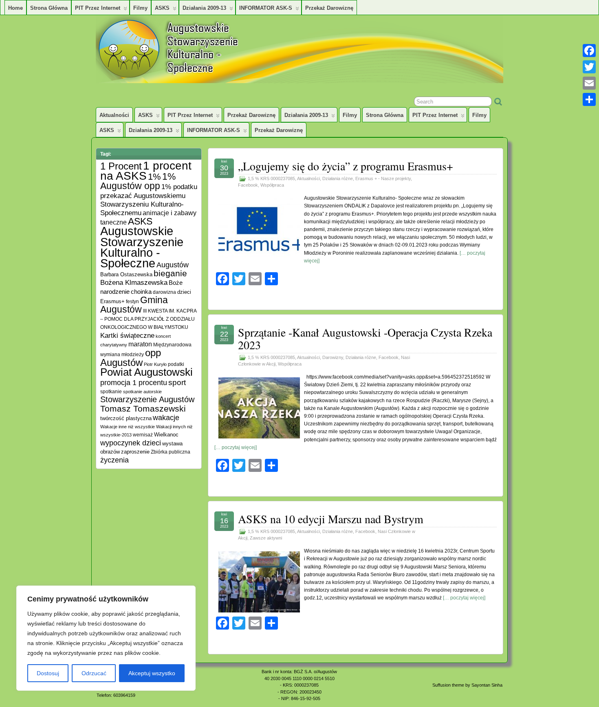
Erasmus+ (112, 301)
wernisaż (143, 434)
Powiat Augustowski (146, 372)
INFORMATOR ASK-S (265, 8)
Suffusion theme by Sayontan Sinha (467, 685)
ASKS (162, 8)
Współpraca (272, 185)
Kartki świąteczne (127, 335)
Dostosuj (48, 673)
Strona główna (49, 8)
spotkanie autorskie (142, 391)
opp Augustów (130, 357)
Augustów (172, 265)
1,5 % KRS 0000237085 (271, 178)
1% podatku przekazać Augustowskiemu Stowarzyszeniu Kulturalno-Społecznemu (148, 200)
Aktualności (114, 115)
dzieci (184, 292)
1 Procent (121, 166)
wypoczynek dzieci (130, 442)
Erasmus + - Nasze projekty (383, 178)
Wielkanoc (166, 435)
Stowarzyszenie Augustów (147, 399)
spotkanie (111, 391)
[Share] (589, 99)
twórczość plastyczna (126, 418)
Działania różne (337, 178)
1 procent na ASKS (146, 170)
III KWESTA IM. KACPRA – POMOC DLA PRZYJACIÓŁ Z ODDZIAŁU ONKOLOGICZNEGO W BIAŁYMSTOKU (148, 319)
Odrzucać (93, 673)
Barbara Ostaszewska (126, 275)
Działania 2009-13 (204, 8)
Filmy (140, 8)
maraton (140, 344)
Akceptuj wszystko (151, 673)
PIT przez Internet (97, 8)
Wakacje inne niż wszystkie (127, 426)
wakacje (166, 418)
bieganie (170, 273)
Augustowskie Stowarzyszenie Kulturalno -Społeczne (141, 247)
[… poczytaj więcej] (235, 447)
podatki (176, 364)
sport (177, 382)
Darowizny (332, 357)
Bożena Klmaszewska (133, 282)
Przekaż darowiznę (329, 8)
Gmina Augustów (134, 305)
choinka (141, 291)
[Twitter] (589, 67)
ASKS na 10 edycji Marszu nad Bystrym (330, 518)
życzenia (114, 460)
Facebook (248, 185)
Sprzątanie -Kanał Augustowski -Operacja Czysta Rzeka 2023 (365, 338)
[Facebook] (589, 50)
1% (154, 177)
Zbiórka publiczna (170, 451)
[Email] (589, 83)
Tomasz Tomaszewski (143, 408)
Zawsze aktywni (266, 537)
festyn (132, 301)
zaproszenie (135, 452)
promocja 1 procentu (133, 382)
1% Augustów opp (138, 181)
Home (15, 8)
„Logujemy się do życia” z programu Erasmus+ (345, 166)
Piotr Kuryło (155, 364)
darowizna (164, 292)
